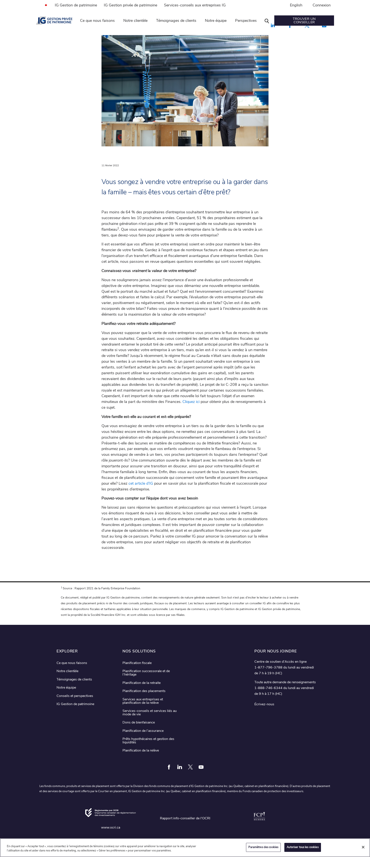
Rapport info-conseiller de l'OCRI (185, 818)
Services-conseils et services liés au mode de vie (149, 712)
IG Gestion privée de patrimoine (130, 5)
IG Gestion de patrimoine (76, 5)
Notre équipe (216, 20)
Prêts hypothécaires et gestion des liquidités (148, 741)
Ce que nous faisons (97, 20)
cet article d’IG (140, 483)
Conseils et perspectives (75, 696)
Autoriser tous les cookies (302, 847)
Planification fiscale (137, 663)
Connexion (322, 5)
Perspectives (246, 20)
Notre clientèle (135, 20)
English (296, 5)
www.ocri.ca (110, 827)
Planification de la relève (140, 750)
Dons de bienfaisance (138, 722)
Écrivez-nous (264, 704)
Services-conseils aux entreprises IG (195, 5)
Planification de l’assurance (143, 730)
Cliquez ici (191, 401)
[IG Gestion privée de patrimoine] (54, 20)
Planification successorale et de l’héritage (146, 673)
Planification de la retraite (141, 682)
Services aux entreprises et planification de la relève (142, 701)
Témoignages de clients (176, 20)
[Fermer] (363, 847)
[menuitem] (43, 5)
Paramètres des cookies (263, 847)
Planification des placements (144, 691)
